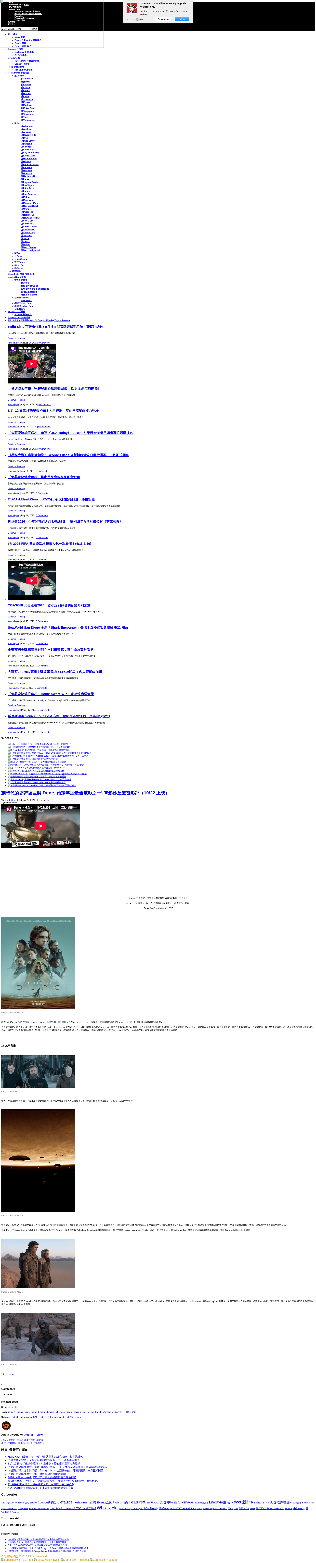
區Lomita (25, 191)
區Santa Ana (27, 223)
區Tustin (25, 238)
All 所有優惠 (20, 55)
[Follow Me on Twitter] (47, 1559)
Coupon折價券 (47, 1502)
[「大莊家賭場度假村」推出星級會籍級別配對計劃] (33, 759)
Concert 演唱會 (21, 64)
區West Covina (28, 247)
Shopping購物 (295, 1503)
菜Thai (24, 117)
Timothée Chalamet (104, 1412)
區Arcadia (26, 132)
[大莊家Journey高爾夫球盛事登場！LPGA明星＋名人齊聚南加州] (39, 779)
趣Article (288, 1508)
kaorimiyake (13, 343)
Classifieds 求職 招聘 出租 (21, 274)
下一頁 (9, 1374)
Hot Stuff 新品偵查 (23, 70)
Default (15, 1417)
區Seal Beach (28, 229)
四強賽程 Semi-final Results (35, 289)
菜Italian (25, 96)
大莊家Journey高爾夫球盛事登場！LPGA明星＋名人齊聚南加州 (55, 672)
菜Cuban (25, 87)
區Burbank (26, 144)
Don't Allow (163, 19)
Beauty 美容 (23, 1502)
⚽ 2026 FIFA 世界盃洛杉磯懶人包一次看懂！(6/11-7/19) (49, 543)
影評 (117, 1412)
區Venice (25, 241)
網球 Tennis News (23, 303)
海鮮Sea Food (28, 108)
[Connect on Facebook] (75, 1559)
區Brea (24, 138)
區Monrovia (27, 200)
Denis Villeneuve (15, 1412)
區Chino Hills (28, 149)
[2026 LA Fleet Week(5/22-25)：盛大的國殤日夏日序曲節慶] (37, 762)
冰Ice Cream (20, 259)
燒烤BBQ (25, 81)
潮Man (199, 1509)
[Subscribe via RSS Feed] (17, 1559)
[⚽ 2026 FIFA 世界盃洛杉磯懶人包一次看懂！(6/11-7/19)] (36, 767)
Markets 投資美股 (23, 314)
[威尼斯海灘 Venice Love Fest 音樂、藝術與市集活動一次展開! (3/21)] (42, 785)
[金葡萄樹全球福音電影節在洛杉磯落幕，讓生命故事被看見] (37, 776)
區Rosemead (27, 215)
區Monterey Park (29, 203)
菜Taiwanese (27, 114)
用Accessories (220, 1508)
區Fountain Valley (30, 164)
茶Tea (17, 253)
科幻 (128, 1412)
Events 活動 (14, 58)
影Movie (164, 1508)
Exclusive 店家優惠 (24, 52)
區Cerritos (26, 147)
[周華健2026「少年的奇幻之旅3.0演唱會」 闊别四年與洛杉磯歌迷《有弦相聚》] (46, 764)
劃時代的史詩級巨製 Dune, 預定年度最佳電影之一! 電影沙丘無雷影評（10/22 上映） (85, 792)
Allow (182, 19)
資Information (275, 1508)
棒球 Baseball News (24, 306)
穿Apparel (233, 1508)
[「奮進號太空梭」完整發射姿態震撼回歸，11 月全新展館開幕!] (39, 747)
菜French (25, 90)
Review (90, 1412)
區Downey (26, 161)
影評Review (75, 1417)
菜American (27, 78)
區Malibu (25, 197)
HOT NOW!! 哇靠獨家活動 (27, 61)
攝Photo (173, 1509)
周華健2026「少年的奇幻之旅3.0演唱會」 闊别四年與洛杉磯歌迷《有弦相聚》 (65, 521)
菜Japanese (27, 99)
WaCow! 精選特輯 (86, 1508)
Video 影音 (70, 1508)
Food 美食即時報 (16, 67)
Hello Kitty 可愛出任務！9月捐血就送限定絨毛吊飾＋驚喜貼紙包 (55, 327)
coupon (33, 1502)
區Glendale (26, 173)
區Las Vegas (27, 185)
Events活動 (104, 1502)
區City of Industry (30, 152)
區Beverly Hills (28, 135)
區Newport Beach (30, 206)
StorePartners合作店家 (19, 317)
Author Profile (33, 1434)
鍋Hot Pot (19, 265)
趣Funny (299, 1508)
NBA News (26, 300)
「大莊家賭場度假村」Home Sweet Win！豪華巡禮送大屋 (51, 694)
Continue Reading (16, 338)
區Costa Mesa (28, 155)
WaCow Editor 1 (9, 800)
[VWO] (139, 20)
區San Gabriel (28, 221)
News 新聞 (240, 1502)
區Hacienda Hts (29, 176)
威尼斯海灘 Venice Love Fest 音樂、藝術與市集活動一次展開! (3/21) (59, 716)
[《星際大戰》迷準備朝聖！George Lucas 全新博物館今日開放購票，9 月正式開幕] (48, 756)
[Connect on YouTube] (104, 1559)
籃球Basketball (21, 297)
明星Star (192, 1508)
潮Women (207, 1508)
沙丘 (122, 1412)
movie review (79, 1412)
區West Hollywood (30, 250)
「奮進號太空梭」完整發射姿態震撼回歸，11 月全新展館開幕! (53, 388)
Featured (43, 1417)
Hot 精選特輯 (14, 271)
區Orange (26, 209)
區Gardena (26, 170)
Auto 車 (13, 1503)
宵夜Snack (19, 262)
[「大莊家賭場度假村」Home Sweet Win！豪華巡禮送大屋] (37, 782)
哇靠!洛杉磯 (11, 1556)
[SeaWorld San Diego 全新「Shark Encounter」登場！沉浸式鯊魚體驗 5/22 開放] (47, 773)
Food (148, 1503)
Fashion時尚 (120, 1502)
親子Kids (261, 1508)
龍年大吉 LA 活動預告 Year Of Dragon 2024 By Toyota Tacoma (39, 320)
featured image (47, 1412)
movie (69, 1412)
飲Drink (18, 256)
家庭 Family (151, 1508)
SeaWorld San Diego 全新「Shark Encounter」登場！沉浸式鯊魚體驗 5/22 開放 (68, 627)
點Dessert (19, 268)
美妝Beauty (245, 1508)
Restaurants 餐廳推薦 (18, 73)
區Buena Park (28, 141)
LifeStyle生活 (219, 1502)
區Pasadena (27, 212)
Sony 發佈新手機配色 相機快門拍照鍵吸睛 (23, 1440)
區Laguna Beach (29, 182)
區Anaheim (26, 129)
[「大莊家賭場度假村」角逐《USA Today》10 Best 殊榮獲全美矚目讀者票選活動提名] (49, 753)
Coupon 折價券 (15, 49)
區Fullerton (26, 167)
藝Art (253, 1509)
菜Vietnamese (28, 120)
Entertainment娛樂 (28, 1417)
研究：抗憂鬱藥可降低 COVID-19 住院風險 (21, 1443)
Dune (27, 1412)
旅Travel (182, 1508)
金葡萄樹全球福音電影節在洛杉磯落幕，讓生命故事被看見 (50, 650)
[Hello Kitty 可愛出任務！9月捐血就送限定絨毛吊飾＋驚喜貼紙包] (39, 744)
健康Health (124, 1508)
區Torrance (26, 235)
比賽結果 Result (29, 292)
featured (35, 1412)
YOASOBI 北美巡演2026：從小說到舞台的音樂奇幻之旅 (49, 605)
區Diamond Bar (29, 158)
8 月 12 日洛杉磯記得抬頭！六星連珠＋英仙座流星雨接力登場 (53, 410)
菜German (26, 93)
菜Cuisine (19, 75)
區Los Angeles (28, 194)
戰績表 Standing (29, 295)
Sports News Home (9, 1509)
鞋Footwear (14, 1512)
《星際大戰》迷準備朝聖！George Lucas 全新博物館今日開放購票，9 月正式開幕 (68, 455)
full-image (60, 1412)
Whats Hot (64, 1417)
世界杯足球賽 (20, 280)
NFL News (19, 309)
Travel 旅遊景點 (57, 1508)
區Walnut (25, 244)
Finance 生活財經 (16, 311)
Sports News (308, 1502)
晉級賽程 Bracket (29, 286)
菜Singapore (27, 111)
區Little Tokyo (28, 188)
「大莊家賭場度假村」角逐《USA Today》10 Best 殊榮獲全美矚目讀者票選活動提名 (70, 433)
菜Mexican (26, 105)
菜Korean (25, 102)
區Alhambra (27, 126)
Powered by (131, 20)
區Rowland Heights (30, 218)
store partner (23, 1509)
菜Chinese (26, 84)
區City (17, 123)
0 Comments (45, 343)
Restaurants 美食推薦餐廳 (270, 1502)
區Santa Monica (29, 226)
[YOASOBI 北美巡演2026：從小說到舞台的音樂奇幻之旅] (36, 770)
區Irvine (25, 179)
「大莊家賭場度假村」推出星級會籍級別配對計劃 (44, 477)
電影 (134, 1412)
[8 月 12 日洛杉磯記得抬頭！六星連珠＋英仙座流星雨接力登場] (38, 750)
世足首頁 (25, 283)
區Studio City (28, 232)
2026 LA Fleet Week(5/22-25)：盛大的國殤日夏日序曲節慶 (51, 499)
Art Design (5, 1503)
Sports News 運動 (17, 277)
